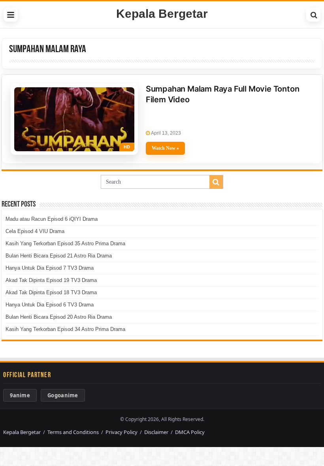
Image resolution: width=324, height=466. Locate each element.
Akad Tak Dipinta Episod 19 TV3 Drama (51, 280)
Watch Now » (165, 148)
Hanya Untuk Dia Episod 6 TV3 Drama (50, 305)
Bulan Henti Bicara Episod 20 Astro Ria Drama (59, 317)
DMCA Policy (190, 432)
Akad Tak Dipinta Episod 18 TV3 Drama (51, 292)
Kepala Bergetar (162, 13)
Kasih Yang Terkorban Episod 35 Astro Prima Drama (65, 243)
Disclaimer (156, 432)
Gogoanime (62, 395)
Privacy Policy (121, 432)
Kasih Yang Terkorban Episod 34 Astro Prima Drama (65, 329)
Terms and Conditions (73, 432)
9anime (20, 395)
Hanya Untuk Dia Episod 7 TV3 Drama (50, 268)
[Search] (313, 15)
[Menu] (11, 15)
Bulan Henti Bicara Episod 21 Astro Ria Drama (59, 256)
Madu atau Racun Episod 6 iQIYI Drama (52, 219)
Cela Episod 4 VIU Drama (35, 231)
